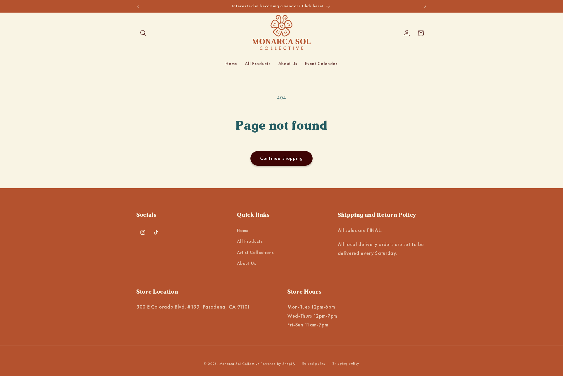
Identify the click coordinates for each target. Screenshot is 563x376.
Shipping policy (345, 363)
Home (243, 230)
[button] (143, 33)
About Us (246, 264)
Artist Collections (255, 252)
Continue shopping (281, 158)
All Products (249, 242)
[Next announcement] (425, 6)
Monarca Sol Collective (239, 363)
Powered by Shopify (278, 363)
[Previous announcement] (138, 6)
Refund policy (314, 363)
